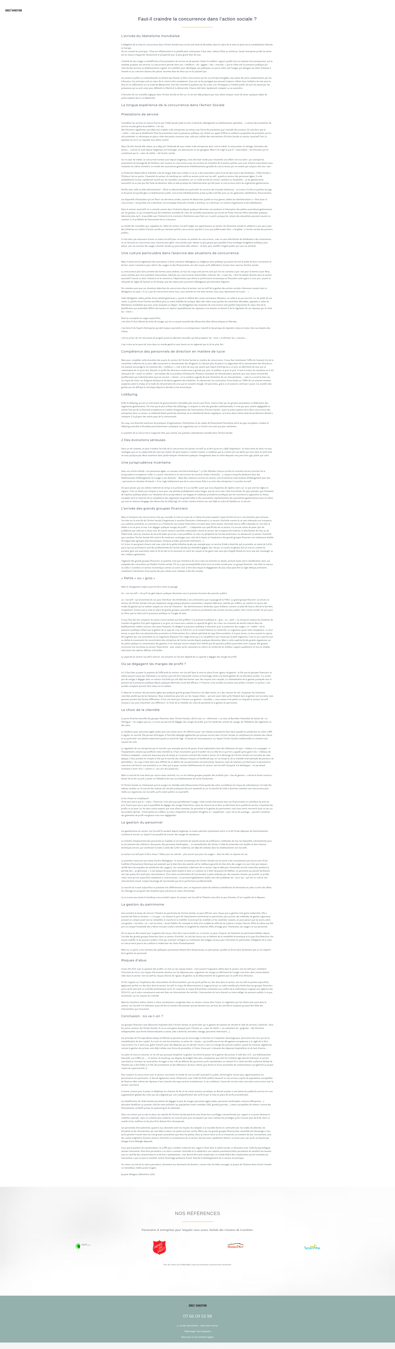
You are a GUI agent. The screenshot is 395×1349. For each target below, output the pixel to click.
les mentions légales (204, 1337)
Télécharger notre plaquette (197, 1331)
